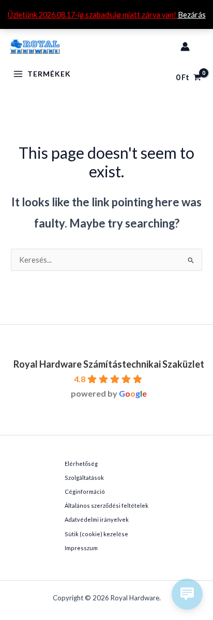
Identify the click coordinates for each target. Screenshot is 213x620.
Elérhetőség (81, 463)
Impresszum (81, 548)
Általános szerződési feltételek (106, 505)
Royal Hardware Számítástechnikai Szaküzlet (108, 364)
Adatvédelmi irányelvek (97, 519)
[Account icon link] (185, 46)
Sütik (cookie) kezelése (96, 534)
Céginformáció (85, 491)
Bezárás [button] (192, 14)
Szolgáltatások (84, 477)
